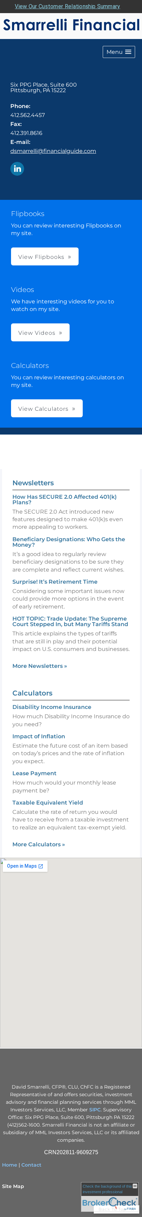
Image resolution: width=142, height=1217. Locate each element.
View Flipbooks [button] (41, 257)
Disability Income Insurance (51, 707)
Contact (31, 1165)
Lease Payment (34, 773)
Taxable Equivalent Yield (47, 802)
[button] (119, 52)
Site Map (13, 1186)
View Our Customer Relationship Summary (67, 6)
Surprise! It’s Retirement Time (55, 581)
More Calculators (38, 844)
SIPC (95, 1110)
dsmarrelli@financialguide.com (53, 151)
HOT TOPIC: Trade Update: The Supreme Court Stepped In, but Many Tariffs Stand (70, 621)
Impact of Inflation (38, 736)
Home (9, 1165)
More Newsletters (39, 666)
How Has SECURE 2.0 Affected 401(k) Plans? (64, 500)
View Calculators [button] (43, 409)
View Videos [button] (36, 333)
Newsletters (33, 483)
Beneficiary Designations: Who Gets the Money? (68, 542)
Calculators (32, 693)
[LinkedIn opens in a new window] (17, 169)
